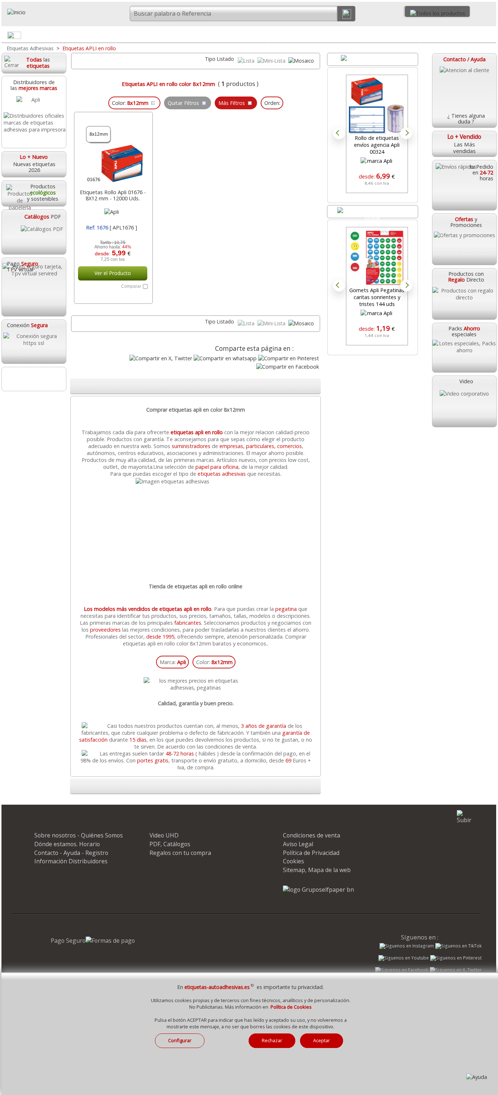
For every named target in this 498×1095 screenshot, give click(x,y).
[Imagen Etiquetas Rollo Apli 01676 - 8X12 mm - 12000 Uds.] (113, 151)
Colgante (230, 35)
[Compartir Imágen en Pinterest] (288, 358)
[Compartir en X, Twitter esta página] (160, 358)
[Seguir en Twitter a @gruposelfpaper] (456, 970)
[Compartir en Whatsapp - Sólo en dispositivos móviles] (225, 358)
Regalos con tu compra (180, 853)
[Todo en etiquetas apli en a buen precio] (196, 481)
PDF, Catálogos (169, 844)
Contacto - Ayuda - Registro (71, 853)
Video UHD (164, 835)
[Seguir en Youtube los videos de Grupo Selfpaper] (403, 958)
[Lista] (247, 60)
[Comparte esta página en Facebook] (287, 366)
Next (406, 133)
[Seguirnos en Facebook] (401, 970)
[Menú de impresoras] (338, 36)
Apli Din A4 (77, 35)
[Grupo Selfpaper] (318, 890)
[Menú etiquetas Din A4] (110, 36)
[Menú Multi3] (185, 36)
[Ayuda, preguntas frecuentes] (476, 1077)
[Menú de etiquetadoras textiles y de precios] (414, 36)
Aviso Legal (298, 844)
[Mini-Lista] (272, 60)
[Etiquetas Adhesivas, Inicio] (40, 12)
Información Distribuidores (71, 861)
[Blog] (33, 379)
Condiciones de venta (311, 835)
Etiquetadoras (382, 35)
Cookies (293, 861)
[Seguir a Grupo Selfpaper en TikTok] (458, 946)
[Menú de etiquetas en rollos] (490, 36)
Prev (339, 133)
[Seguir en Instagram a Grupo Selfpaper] (407, 946)
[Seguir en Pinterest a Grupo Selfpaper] (456, 958)
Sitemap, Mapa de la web (317, 870)
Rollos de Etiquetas (458, 35)
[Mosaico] (301, 60)
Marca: (173, 662)
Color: (214, 662)
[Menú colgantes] (262, 36)
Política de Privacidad (311, 853)
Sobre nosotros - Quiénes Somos (78, 835)
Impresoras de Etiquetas (306, 35)
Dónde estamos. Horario (67, 844)
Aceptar (321, 1040)
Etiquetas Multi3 (154, 35)
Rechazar (272, 1040)
